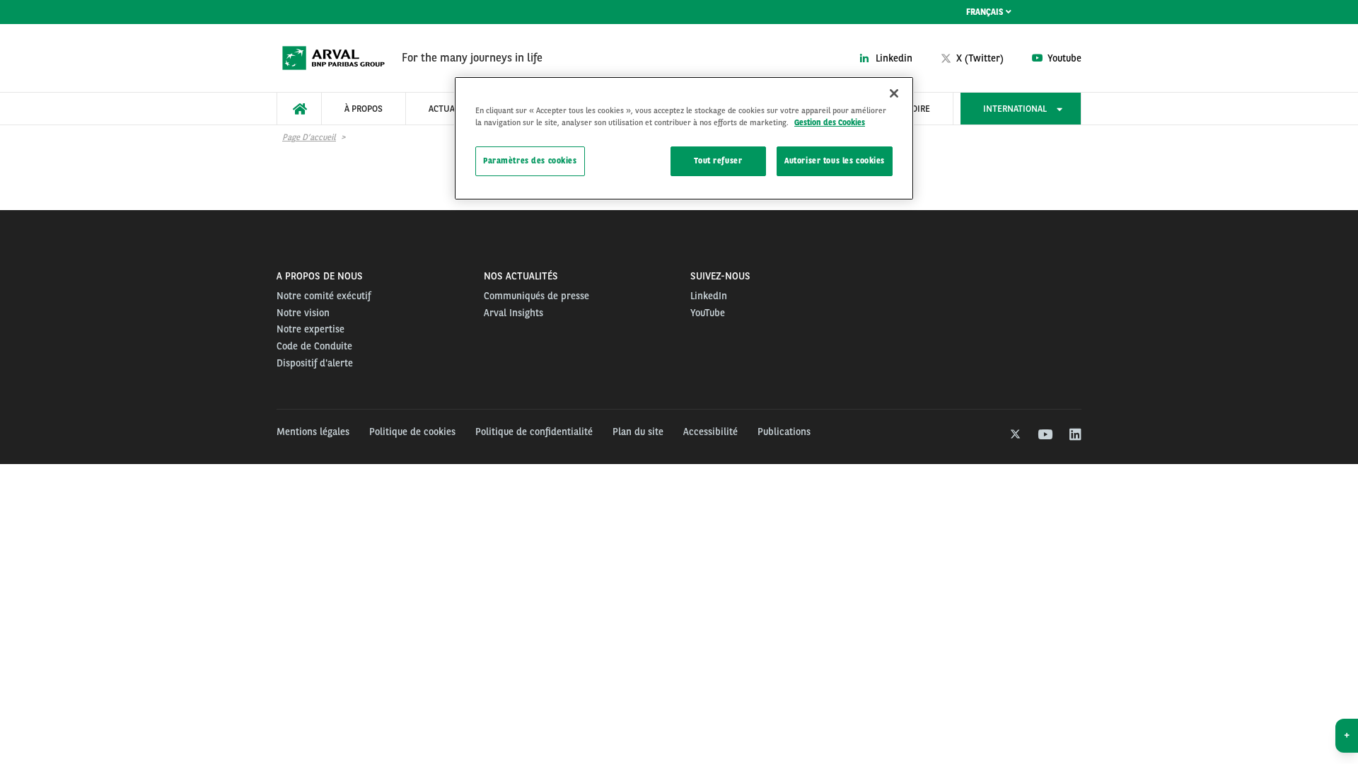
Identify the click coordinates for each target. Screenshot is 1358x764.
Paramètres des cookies (530, 161)
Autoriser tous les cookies (834, 161)
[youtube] (1044, 435)
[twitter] (1014, 435)
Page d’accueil (309, 137)
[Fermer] (894, 93)
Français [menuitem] (986, 12)
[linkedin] (1074, 435)
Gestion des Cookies (829, 122)
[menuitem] (299, 109)
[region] (684, 138)
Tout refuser (718, 161)
